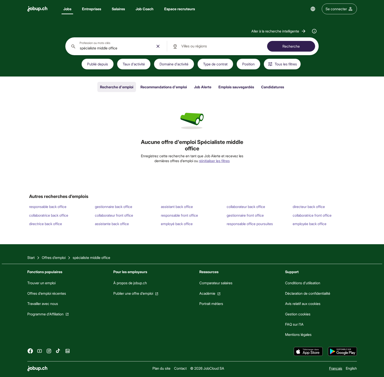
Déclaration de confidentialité (307, 293)
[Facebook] (30, 351)
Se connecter (336, 9)
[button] (279, 31)
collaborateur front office (114, 215)
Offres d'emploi (54, 257)
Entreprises (91, 9)
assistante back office (112, 224)
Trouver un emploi (41, 283)
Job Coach (145, 9)
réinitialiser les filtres (214, 161)
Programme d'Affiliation (45, 314)
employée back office (309, 224)
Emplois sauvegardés (236, 87)
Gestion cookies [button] (297, 314)
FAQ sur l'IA (294, 324)
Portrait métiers (211, 303)
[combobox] (116, 46)
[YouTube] (39, 351)
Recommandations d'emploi (163, 87)
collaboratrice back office (48, 215)
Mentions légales (298, 334)
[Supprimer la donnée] (158, 46)
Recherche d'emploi (116, 87)
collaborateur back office (246, 206)
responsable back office (47, 206)
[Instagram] (49, 351)
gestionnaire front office (245, 215)
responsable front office (179, 215)
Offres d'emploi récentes (46, 293)
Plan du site (161, 368)
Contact (180, 368)
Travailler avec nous (42, 303)
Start (31, 257)
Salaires (118, 9)
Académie (207, 293)
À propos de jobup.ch (130, 283)
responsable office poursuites (250, 224)
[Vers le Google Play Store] (342, 351)
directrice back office (45, 224)
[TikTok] (58, 351)
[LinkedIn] (67, 351)
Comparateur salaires (215, 283)
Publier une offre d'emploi (133, 293)
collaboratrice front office (312, 215)
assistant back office (177, 206)
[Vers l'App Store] (308, 351)
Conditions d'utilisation (302, 283)
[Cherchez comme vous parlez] (314, 31)
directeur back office (309, 206)
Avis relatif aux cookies (302, 303)
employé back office (177, 224)
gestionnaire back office (113, 206)
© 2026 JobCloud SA (207, 368)
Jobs (67, 9)
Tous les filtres (286, 64)
